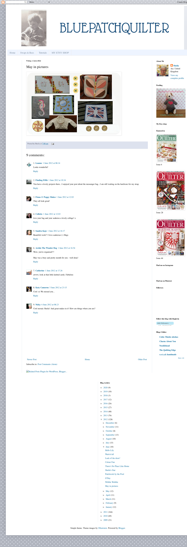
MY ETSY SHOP (60, 52)
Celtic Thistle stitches (168, 336)
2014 (105, 411)
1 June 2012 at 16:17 (56, 230)
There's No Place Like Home (117, 466)
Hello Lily (109, 450)
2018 (105, 395)
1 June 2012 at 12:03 (65, 197)
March (109, 499)
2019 (105, 391)
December (110, 422)
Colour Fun (110, 462)
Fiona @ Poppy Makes (46, 197)
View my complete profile (177, 76)
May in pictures (111, 486)
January (109, 507)
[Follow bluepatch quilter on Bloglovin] (165, 325)
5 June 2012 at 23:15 (58, 287)
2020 (105, 387)
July (108, 442)
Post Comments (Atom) (47, 364)
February (110, 502)
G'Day (107, 478)
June (108, 446)
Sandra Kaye (41, 230)
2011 (105, 512)
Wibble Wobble (111, 482)
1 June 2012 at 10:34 (57, 180)
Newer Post (32, 359)
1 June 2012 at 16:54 (66, 248)
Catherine (40, 270)
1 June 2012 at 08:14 (51, 163)
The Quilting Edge (167, 350)
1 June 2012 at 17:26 (53, 270)
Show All (181, 358)
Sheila (176, 65)
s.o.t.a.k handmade (167, 354)
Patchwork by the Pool (114, 474)
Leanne (39, 163)
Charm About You (167, 341)
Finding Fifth (42, 180)
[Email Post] (52, 143)
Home (12, 52)
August (109, 438)
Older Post (142, 359)
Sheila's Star (110, 470)
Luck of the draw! (112, 458)
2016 (105, 403)
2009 (105, 520)
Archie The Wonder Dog (46, 247)
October (109, 430)
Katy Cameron (42, 287)
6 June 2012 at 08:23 (50, 304)
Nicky (38, 304)
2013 (105, 415)
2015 (105, 407)
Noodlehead (164, 345)
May (108, 491)
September (110, 434)
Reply (35, 171)
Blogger (121, 528)
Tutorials (43, 52)
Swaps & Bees (27, 52)
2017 (105, 399)
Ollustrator (102, 528)
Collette (39, 213)
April (108, 495)
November (110, 426)
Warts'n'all (109, 454)
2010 (105, 515)
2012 (105, 419)
